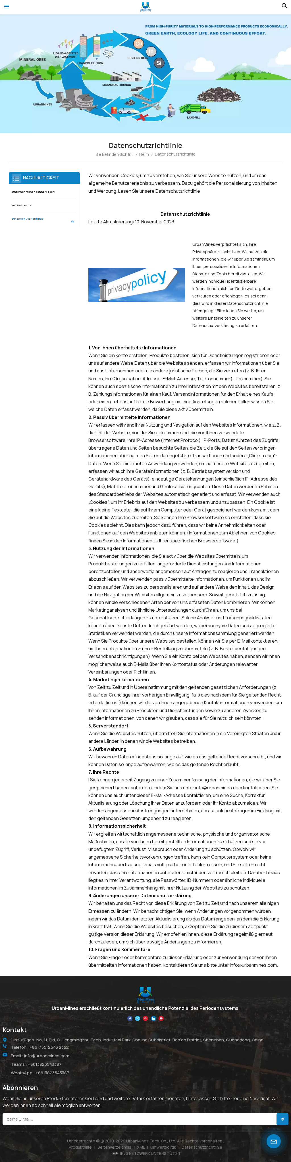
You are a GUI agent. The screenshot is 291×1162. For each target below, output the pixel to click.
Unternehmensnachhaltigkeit (33, 192)
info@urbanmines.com (46, 1056)
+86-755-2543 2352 (49, 1047)
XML (141, 1147)
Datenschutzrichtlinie (27, 219)
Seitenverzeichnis (114, 1147)
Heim (144, 154)
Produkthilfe (80, 1147)
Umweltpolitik (21, 205)
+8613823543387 (44, 1064)
